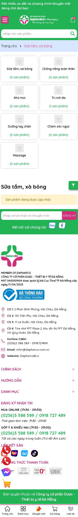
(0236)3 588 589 (18, 343)
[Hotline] (6, 450)
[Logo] (39, 19)
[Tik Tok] (34, 453)
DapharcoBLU (23, 356)
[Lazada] (14, 453)
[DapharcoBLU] (23, 471)
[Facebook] (62, 225)
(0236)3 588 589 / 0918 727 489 (33, 415)
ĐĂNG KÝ (69, 216)
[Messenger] (6, 472)
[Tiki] (24, 453)
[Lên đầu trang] (69, 491)
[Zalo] (52, 225)
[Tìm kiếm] (72, 33)
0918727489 (40, 343)
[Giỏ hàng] (6, 483)
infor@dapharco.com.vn (28, 349)
